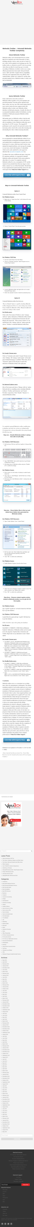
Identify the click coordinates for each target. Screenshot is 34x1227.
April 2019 (5, 1019)
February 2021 (6, 984)
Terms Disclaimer (13, 1219)
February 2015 (6, 1095)
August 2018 (5, 1034)
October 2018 (5, 1030)
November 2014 (6, 1101)
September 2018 (6, 1032)
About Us (5, 1213)
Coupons (4, 895)
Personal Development (7, 940)
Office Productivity (6, 933)
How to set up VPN (7, 910)
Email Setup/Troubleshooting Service (18, 1164)
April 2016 (5, 1068)
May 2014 (5, 1112)
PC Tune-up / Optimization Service (10, 938)
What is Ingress (6, 864)
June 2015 (5, 1087)
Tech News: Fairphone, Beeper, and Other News (13, 860)
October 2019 (5, 1007)
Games (4, 904)
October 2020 (5, 988)
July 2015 (5, 1085)
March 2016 (5, 1070)
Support (2, 1219)
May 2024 (5, 960)
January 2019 (5, 1024)
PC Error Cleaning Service (8, 935)
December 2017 (6, 1049)
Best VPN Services (7, 891)
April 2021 (5, 981)
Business (4, 893)
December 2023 (6, 967)
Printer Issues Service (18, 1162)
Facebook (5, 1209)
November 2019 (6, 1005)
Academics (5, 881)
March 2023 (5, 971)
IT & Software (5, 917)
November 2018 (6, 1028)
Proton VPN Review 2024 (8, 871)
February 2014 (6, 1118)
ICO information (6, 916)
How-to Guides (6, 912)
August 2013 (5, 1129)
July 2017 (5, 1059)
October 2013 (5, 1126)
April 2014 (5, 1114)
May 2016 (5, 1066)
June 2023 (5, 969)
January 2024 (5, 965)
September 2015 (6, 1082)
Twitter (4, 1211)
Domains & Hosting (7, 902)
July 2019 (5, 1013)
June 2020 (5, 992)
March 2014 (5, 1116)
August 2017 (5, 1057)
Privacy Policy (7, 1219)
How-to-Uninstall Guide (8, 914)
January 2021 (5, 986)
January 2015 (5, 1097)
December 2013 (6, 1122)
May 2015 (5, 1089)
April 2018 (5, 1042)
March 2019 (5, 1021)
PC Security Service (7, 936)
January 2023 (5, 975)
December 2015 (6, 1076)
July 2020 (5, 990)
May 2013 (5, 1131)
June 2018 (5, 1038)
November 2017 (6, 1051)
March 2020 (5, 998)
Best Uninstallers (6, 889)
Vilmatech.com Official (7, 950)
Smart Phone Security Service (9, 946)
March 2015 (5, 1093)
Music (4, 927)
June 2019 (5, 1015)
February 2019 (6, 1023)
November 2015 (6, 1078)
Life (3, 919)
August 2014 (5, 1106)
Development (5, 900)
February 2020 (6, 1000)
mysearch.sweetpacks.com (16, 151)
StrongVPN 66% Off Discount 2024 (10, 875)
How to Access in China (8, 908)
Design (4, 898)
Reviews (4, 944)
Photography (5, 942)
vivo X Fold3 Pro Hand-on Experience (11, 866)
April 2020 (5, 996)
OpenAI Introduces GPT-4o (8, 858)
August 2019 (5, 1011)
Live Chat (18, 1177)
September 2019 (6, 1009)
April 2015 (5, 1091)
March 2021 (5, 983)
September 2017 (6, 1055)
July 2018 (5, 1036)
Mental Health (6, 923)
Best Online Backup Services (9, 883)
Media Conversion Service (18, 1168)
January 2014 (5, 1120)
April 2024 (5, 962)
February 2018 (6, 1045)
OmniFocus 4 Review (7, 868)
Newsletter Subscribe (18, 1181)
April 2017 (5, 1065)
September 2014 (6, 1105)
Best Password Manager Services (10, 885)
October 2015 (5, 1080)
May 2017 (5, 1063)
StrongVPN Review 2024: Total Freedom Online (13, 869)
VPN (4, 952)
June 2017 (5, 1061)
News (4, 931)
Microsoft (4, 925)
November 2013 (6, 1124)
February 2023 (6, 973)
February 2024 (6, 963)
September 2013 (6, 1127)
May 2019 (5, 1017)
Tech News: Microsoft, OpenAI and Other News (13, 862)
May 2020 (5, 994)
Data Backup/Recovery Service (18, 1167)
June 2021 (5, 977)
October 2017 (5, 1053)
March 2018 (5, 1044)
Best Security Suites (7, 887)
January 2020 (5, 1002)
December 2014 (6, 1099)
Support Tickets (18, 1179)
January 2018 (5, 1047)
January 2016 (5, 1074)
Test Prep (5, 948)
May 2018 (5, 1040)
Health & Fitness (6, 906)
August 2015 (5, 1084)
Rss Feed (5, 1215)
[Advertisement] (17, 24)
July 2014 (5, 1108)
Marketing (5, 921)
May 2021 (5, 979)
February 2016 (6, 1072)
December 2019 (6, 1004)
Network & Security (7, 929)
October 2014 (5, 1103)
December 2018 (6, 1026)
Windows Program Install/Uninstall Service (12, 954)
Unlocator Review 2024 (8, 873)
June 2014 (5, 1110)
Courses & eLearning (7, 896)
